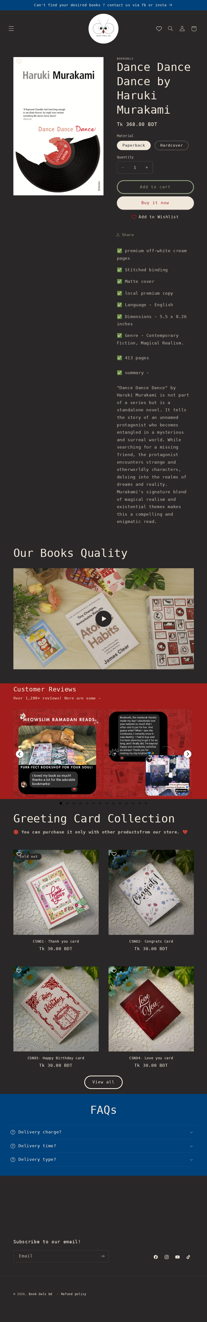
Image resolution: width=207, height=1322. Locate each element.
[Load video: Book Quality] (103, 618)
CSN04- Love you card (151, 1058)
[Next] (187, 754)
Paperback (133, 145)
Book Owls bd (40, 1294)
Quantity (125, 157)
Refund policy (74, 1294)
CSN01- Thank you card (56, 941)
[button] (11, 28)
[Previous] (19, 754)
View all (103, 1082)
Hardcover (171, 145)
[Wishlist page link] (159, 28)
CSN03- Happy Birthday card (56, 1058)
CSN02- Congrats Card (151, 941)
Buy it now (155, 202)
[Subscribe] (102, 1256)
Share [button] (128, 235)
